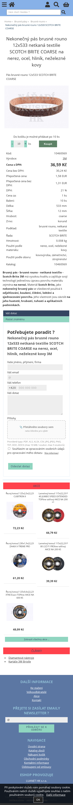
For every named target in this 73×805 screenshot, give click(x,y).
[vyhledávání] (58, 5)
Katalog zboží (37, 750)
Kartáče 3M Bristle (20, 661)
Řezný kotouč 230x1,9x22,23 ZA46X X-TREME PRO (20, 545)
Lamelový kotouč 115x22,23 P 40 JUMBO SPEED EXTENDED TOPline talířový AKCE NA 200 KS (53, 497)
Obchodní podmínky (36, 759)
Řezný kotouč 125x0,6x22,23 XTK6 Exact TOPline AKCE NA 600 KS (20, 594)
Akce (37, 696)
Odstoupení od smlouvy (36, 767)
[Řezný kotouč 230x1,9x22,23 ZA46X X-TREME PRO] (20, 561)
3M (65, 158)
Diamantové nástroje (21, 658)
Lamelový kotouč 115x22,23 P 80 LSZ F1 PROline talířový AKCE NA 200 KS (53, 546)
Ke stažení (36, 688)
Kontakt (36, 700)
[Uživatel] (49, 5)
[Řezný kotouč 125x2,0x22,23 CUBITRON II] (20, 511)
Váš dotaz (11, 313)
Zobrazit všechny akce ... (36, 639)
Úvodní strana (36, 746)
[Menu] (4, 4)
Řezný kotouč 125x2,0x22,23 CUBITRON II (20, 495)
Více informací (51, 453)
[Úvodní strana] (14, 5)
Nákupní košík (36, 754)
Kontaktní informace (36, 763)
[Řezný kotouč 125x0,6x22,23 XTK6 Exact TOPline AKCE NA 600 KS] (20, 612)
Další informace (55, 795)
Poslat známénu (15, 319)
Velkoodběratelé (36, 692)
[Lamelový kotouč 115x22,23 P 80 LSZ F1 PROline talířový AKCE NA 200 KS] (53, 564)
